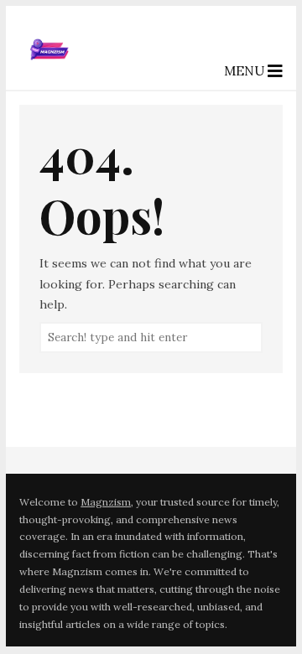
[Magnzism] (49, 75)
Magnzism (106, 502)
